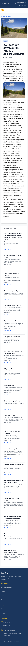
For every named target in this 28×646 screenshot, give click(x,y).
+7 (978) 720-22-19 (21, 5)
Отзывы (3, 600)
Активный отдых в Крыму (12, 291)
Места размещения (6, 587)
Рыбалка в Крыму (10, 415)
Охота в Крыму (9, 385)
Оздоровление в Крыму (12, 336)
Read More (7, 249)
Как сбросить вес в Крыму (12, 305)
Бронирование (5, 609)
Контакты (3, 613)
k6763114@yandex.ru (9, 630)
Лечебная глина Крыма (11, 321)
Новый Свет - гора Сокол (12, 449)
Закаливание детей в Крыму (13, 401)
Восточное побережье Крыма (14, 464)
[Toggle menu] (25, 10)
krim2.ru (4, 573)
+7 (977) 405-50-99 (21, 2)
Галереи (3, 595)
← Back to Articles (6, 16)
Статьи (3, 591)
